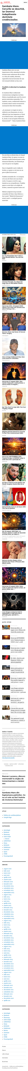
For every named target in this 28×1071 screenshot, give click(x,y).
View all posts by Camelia (8, 757)
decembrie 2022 (9, 964)
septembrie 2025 (9, 892)
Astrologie (7, 830)
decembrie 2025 (9, 886)
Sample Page (8, 817)
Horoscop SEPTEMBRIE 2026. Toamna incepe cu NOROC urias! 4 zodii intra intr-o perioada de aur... (18, 642)
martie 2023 (7, 957)
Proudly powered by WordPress (10, 1068)
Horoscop (7, 834)
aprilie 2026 (7, 877)
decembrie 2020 (9, 998)
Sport (5, 851)
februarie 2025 (8, 907)
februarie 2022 (8, 985)
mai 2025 (6, 901)
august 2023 (7, 946)
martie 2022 (7, 983)
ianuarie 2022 (8, 987)
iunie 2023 (7, 951)
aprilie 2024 (7, 929)
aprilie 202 (7, 1000)
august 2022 (7, 972)
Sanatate (6, 849)
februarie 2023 (8, 959)
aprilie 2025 (7, 903)
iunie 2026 (7, 873)
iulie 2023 (7, 948)
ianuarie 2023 (8, 961)
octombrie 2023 (8, 942)
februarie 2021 (8, 994)
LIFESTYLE (7, 841)
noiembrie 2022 (9, 966)
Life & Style (21, 763)
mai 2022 (6, 979)
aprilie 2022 (7, 981)
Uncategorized (8, 856)
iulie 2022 (7, 974)
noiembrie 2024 (9, 914)
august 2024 (7, 920)
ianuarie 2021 (8, 996)
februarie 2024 (8, 933)
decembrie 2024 (9, 912)
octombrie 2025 (9, 890)
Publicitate (7, 847)
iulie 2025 (7, 897)
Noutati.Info (5, 1066)
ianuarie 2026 (8, 884)
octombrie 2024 (9, 916)
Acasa (4, 1046)
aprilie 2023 (7, 955)
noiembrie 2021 (8, 992)
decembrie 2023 (9, 938)
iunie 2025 (7, 899)
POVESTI (6, 845)
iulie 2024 (7, 922)
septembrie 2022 (9, 970)
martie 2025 (7, 905)
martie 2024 (7, 931)
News (5, 843)
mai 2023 (6, 953)
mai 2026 (7, 875)
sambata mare (9, 765)
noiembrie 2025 (9, 888)
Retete (7, 839)
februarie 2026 (8, 881)
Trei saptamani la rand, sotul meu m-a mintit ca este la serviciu (18, 720)
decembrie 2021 (8, 989)
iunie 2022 (7, 976)
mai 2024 (6, 927)
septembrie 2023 (9, 944)
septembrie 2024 (9, 918)
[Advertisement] (14, 55)
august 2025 (7, 894)
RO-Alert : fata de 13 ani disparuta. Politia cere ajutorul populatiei (17, 660)
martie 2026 (7, 879)
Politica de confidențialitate (12, 815)
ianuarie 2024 (8, 935)
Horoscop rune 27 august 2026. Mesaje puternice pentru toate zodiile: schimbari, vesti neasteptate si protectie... (18, 652)
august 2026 (7, 869)
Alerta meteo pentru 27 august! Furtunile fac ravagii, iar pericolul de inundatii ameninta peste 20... (18, 672)
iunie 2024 (7, 925)
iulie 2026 (7, 871)
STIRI (5, 854)
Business (6, 832)
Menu (25, 2)
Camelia (6, 763)
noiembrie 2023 (8, 940)
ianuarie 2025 (8, 910)
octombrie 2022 (9, 968)
